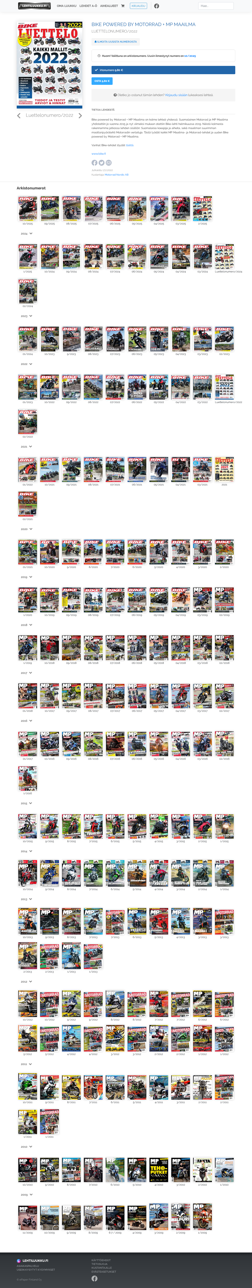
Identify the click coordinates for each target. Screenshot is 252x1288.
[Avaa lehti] (27, 207)
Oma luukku (66, 6)
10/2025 (190, 55)
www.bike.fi (99, 153)
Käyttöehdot (101, 1260)
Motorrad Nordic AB (117, 174)
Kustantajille (102, 1267)
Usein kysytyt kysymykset (36, 1269)
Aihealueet (109, 6)
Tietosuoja (99, 1264)
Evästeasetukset (104, 1271)
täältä (129, 145)
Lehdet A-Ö (88, 6)
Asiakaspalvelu (28, 1266)
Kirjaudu (138, 5)
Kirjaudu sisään (176, 95)
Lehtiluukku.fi (35, 1261)
